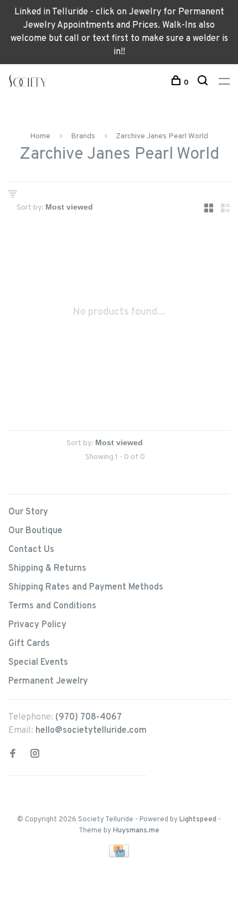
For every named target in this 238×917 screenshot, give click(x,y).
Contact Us (31, 549)
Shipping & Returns (47, 568)
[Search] (204, 82)
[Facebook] (12, 754)
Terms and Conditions (52, 606)
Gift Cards (29, 643)
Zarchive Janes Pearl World (162, 136)
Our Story (28, 512)
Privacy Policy (37, 625)
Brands (83, 136)
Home (40, 136)
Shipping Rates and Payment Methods (85, 587)
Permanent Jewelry (48, 681)
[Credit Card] (119, 855)
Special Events (38, 662)
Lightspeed (197, 819)
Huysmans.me (136, 830)
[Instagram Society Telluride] (34, 754)
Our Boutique (35, 530)
